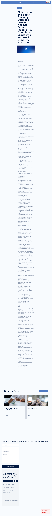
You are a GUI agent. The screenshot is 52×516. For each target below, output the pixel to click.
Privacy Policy (6, 500)
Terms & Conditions (14, 500)
